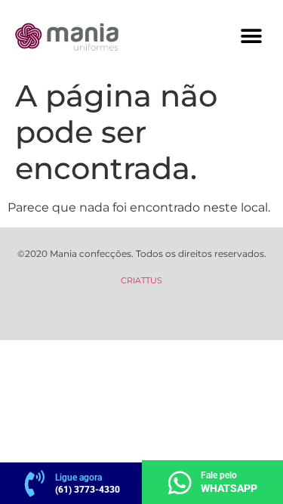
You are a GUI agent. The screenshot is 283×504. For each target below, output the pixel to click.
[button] (251, 36)
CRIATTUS (141, 280)
